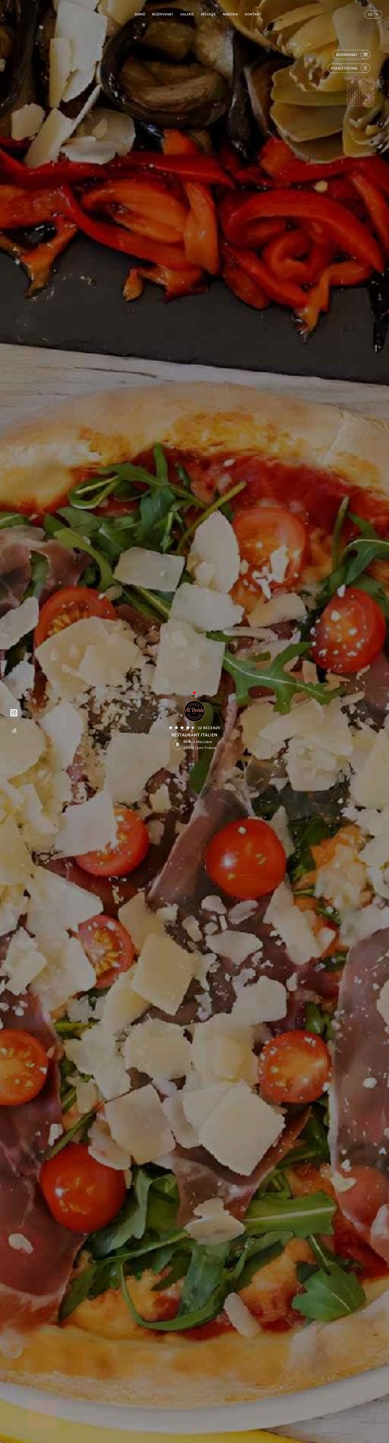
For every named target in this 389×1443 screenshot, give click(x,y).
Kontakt (253, 14)
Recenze (208, 14)
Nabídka (230, 14)
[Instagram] (13, 712)
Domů (140, 14)
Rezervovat (162, 14)
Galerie (187, 14)
